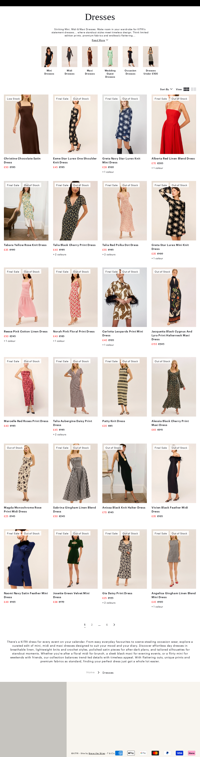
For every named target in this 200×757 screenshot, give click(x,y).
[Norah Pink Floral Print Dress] (75, 297)
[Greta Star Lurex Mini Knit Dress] (174, 210)
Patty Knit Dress (113, 421)
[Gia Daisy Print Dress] (124, 559)
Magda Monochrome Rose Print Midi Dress (22, 509)
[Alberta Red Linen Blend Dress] (174, 124)
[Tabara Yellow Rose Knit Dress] (26, 210)
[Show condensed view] (186, 89)
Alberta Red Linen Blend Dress (173, 158)
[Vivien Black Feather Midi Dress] (174, 473)
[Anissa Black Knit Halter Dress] (124, 473)
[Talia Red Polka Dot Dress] (124, 210)
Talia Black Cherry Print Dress (74, 245)
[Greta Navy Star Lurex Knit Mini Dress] (124, 124)
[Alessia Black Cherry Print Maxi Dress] (174, 387)
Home (90, 672)
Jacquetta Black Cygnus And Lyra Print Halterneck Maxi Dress (172, 335)
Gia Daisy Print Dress (117, 593)
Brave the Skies (97, 753)
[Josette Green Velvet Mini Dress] (75, 559)
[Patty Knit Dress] (124, 387)
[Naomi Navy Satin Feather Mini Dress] (26, 559)
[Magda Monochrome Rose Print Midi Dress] (26, 473)
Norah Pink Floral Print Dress (74, 331)
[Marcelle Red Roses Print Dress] (26, 387)
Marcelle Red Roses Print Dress (26, 421)
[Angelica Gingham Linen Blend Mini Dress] (174, 559)
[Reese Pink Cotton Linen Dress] (26, 297)
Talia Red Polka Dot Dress (120, 245)
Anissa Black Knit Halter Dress (123, 507)
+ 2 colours (59, 254)
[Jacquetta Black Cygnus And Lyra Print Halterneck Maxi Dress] (174, 297)
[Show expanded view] (193, 89)
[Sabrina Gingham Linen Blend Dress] (75, 473)
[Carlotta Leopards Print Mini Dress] (124, 297)
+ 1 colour (108, 171)
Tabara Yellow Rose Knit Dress (25, 245)
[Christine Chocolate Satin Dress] (26, 124)
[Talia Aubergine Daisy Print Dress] (75, 387)
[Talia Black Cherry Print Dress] (75, 210)
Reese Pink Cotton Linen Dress (26, 331)
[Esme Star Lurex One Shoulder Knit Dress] (75, 124)
